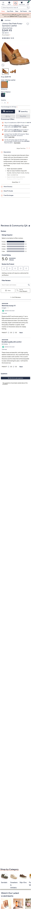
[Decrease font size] (29, 148)
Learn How (11, 137)
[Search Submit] (28, 7)
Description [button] (7, 152)
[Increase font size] (27, 148)
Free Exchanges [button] (8, 195)
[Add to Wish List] (28, 24)
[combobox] (13, 7)
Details (25, 127)
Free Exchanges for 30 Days (8, 106)
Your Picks (10, 11)
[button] (3, 3)
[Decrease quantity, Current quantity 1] (2, 103)
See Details (17, 142)
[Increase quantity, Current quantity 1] (8, 103)
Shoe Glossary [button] (8, 186)
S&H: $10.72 (5, 33)
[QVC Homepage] (2, 20)
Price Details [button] (5, 35)
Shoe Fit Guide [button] (8, 191)
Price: (3, 77)
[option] (15, 15)
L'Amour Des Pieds (7, 28)
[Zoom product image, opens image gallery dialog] (2, 65)
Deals (3, 11)
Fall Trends (23, 11)
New (16, 11)
